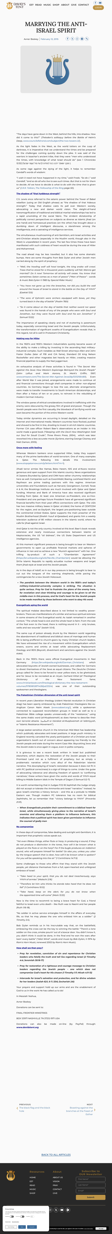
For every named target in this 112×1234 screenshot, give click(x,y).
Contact (83, 5)
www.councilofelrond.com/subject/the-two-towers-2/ (51, 141)
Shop (56, 5)
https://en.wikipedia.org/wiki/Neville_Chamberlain (43, 558)
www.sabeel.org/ (61, 707)
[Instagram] (50, 1210)
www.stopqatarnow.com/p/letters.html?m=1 (40, 463)
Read (38, 5)
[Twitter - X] (56, 1210)
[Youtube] (100, 3)
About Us (58, 1177)
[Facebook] (95, 3)
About (65, 5)
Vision (56, 1181)
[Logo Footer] (11, 1175)
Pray (55, 1185)
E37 (31, 5)
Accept (101, 1229)
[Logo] (17, 5)
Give (73, 5)
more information (88, 1228)
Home (33, 1177)
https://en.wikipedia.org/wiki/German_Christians (57, 662)
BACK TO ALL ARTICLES (56, 1154)
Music (47, 5)
